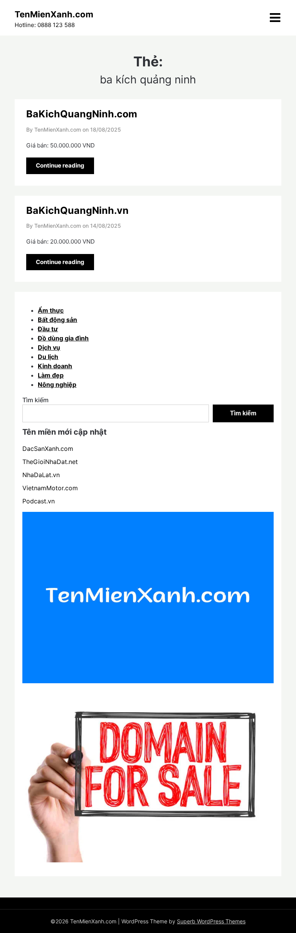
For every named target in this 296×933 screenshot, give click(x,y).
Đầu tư (48, 329)
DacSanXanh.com (47, 448)
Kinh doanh (55, 366)
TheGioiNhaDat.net (50, 462)
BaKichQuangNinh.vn (77, 210)
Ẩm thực (51, 310)
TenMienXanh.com (54, 14)
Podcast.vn (38, 501)
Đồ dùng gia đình (63, 338)
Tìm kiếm (35, 400)
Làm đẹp (51, 375)
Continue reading (60, 165)
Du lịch (48, 357)
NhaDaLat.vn (41, 475)
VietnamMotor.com (50, 488)
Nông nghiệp (57, 384)
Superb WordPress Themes (211, 921)
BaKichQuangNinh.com (81, 114)
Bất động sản (57, 319)
